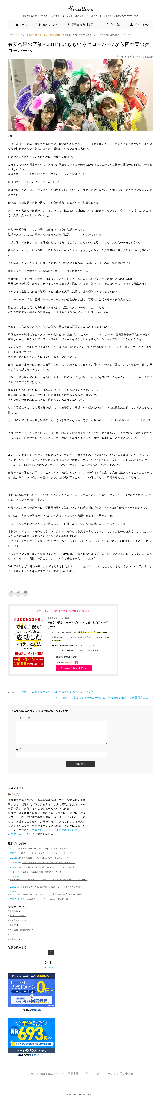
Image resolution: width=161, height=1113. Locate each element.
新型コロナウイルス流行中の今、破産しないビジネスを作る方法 (50, 887)
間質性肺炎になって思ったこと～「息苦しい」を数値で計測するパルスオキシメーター (48, 881)
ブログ (88, 1073)
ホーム (23, 24)
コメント (23, 718)
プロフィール (142, 24)
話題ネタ (14, 939)
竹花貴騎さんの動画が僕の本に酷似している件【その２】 (48, 867)
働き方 (13, 925)
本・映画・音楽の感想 (50, 35)
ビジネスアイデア (18, 916)
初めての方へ (49, 24)
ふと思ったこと (17, 920)
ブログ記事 (115, 24)
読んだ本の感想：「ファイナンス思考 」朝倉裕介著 (44, 899)
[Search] (51, 952)
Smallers (81, 8)
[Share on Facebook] (11, 592)
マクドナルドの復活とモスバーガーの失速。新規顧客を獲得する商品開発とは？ (103, 697)
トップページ (14, 35)
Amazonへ (48, 967)
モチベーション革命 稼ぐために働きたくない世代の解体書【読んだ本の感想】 (46, 894)
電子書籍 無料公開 (82, 24)
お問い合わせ (125, 1073)
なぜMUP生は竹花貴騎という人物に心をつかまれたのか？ (48, 863)
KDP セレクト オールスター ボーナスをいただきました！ (47, 853)
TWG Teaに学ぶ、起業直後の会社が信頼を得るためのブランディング (52, 692)
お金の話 (14, 911)
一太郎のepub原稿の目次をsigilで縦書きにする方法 (44, 848)
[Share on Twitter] (18, 592)
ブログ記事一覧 (30, 35)
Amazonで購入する (72, 668)
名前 (18, 749)
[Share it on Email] (25, 592)
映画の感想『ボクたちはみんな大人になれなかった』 (46, 858)
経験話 (13, 934)
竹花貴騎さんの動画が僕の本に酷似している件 (42, 872)
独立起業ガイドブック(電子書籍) (60, 1073)
